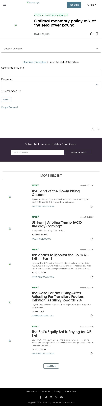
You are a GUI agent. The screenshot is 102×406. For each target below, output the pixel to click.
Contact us (45, 391)
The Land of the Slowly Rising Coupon (56, 193)
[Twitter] (46, 397)
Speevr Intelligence (41, 239)
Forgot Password (9, 107)
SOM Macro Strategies (43, 316)
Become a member (35, 62)
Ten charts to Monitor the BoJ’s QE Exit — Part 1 (60, 257)
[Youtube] (61, 397)
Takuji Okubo (40, 272)
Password (7, 79)
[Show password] (97, 84)
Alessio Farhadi (40, 234)
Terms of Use (70, 391)
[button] (4, 5)
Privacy (57, 391)
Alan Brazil (39, 311)
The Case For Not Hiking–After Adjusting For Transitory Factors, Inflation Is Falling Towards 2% (58, 296)
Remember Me (12, 91)
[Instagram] (56, 397)
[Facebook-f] (40, 397)
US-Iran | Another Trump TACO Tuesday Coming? (57, 224)
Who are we (31, 391)
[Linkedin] (51, 397)
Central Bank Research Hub (51, 15)
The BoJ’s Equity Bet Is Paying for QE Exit (61, 334)
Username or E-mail (13, 67)
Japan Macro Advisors (43, 206)
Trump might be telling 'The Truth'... (48, 230)
